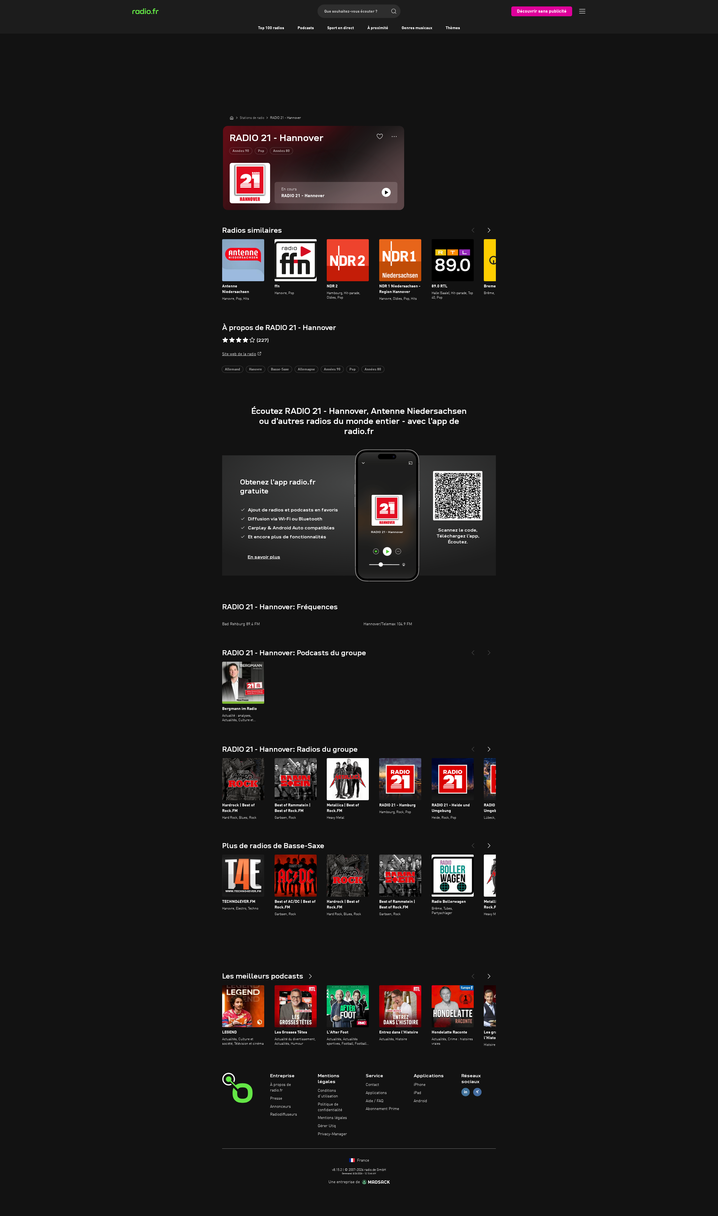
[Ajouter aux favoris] (379, 136)
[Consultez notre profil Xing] (477, 1092)
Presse (276, 1098)
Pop (261, 151)
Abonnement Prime (382, 1109)
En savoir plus (264, 557)
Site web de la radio (239, 354)
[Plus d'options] (394, 136)
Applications (376, 1093)
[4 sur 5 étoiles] (245, 340)
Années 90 (241, 151)
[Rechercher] (393, 11)
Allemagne (306, 369)
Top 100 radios (271, 28)
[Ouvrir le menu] (582, 11)
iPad (417, 1093)
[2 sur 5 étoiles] (232, 340)
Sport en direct (340, 28)
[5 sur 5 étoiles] (252, 340)
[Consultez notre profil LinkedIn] (465, 1092)
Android (420, 1101)
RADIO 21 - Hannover (303, 196)
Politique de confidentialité (330, 1107)
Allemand (232, 369)
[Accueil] (231, 118)
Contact (372, 1085)
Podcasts (306, 28)
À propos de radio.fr (280, 1087)
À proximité (377, 28)
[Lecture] (386, 192)
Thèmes (453, 28)
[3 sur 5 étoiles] (238, 340)
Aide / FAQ (374, 1101)
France (362, 1160)
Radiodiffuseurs (283, 1114)
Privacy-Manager (332, 1134)
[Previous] (473, 228)
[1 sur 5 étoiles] (225, 340)
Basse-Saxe (280, 369)
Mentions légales (332, 1118)
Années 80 (281, 151)
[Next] (489, 228)
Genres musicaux (417, 28)
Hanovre (255, 369)
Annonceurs (280, 1107)
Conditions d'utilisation (328, 1093)
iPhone (419, 1085)
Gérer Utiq (327, 1126)
